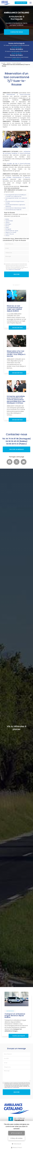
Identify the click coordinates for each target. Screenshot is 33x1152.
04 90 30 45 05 (16, 53)
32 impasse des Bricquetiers (16, 51)
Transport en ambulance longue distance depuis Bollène (15, 1015)
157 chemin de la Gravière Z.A (16, 45)
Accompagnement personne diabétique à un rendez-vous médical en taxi (15, 195)
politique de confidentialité (14, 269)
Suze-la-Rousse (16, 63)
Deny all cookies (16, 1138)
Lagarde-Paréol (9, 221)
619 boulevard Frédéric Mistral (16, 57)
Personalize (17, 1144)
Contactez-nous (21, 2)
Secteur (9, 63)
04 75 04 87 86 (16, 47)
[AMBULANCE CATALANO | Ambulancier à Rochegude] (5, 3)
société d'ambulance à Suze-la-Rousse (16, 178)
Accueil (3, 63)
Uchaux (7, 235)
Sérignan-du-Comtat (10, 232)
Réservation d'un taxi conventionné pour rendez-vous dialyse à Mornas (16, 353)
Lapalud (7, 222)
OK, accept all (17, 1133)
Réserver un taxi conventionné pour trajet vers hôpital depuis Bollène (14, 308)
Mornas (7, 225)
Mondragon (8, 224)
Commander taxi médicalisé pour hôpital (15, 208)
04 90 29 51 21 (16, 59)
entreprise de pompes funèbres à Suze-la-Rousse (16, 152)
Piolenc (7, 227)
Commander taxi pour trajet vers (13, 209)
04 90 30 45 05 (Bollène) (16, 441)
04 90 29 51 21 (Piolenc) (16, 444)
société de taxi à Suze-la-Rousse (18, 163)
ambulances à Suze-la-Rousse (18, 94)
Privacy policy (17, 1147)
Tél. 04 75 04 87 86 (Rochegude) (16, 438)
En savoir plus (17, 328)
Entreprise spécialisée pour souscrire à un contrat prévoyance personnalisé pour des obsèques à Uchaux (16, 399)
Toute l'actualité (18, 1036)
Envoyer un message (16, 449)
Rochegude (8, 229)
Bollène (7, 219)
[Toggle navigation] (30, 3)
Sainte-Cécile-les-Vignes (11, 230)
